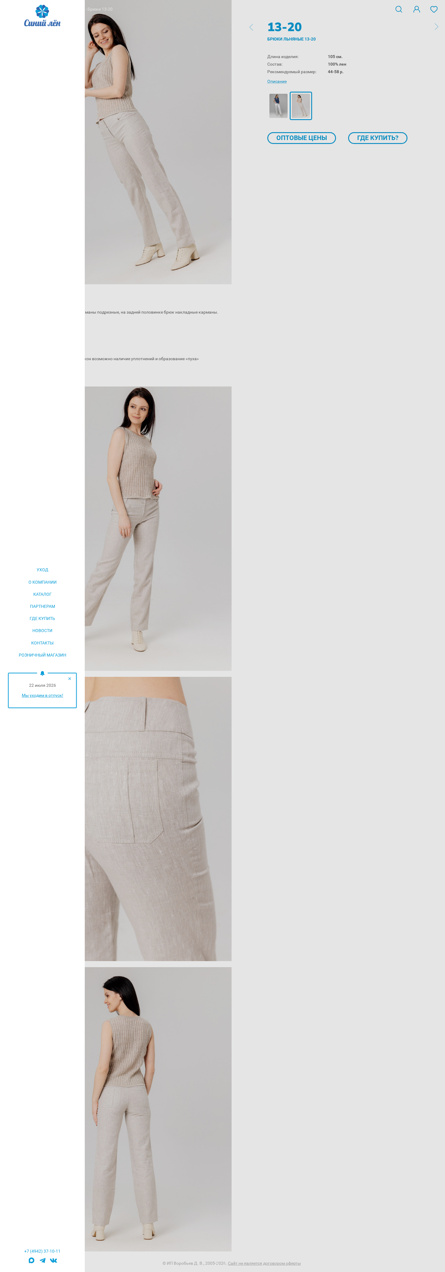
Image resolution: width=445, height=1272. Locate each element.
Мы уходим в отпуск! (42, 695)
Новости (42, 630)
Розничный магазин (42, 655)
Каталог (42, 594)
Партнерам (42, 606)
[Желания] (434, 9)
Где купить (42, 618)
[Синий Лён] (42, 16)
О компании (42, 582)
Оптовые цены (301, 138)
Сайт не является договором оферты (264, 1263)
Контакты (42, 643)
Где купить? (377, 138)
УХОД (42, 569)
